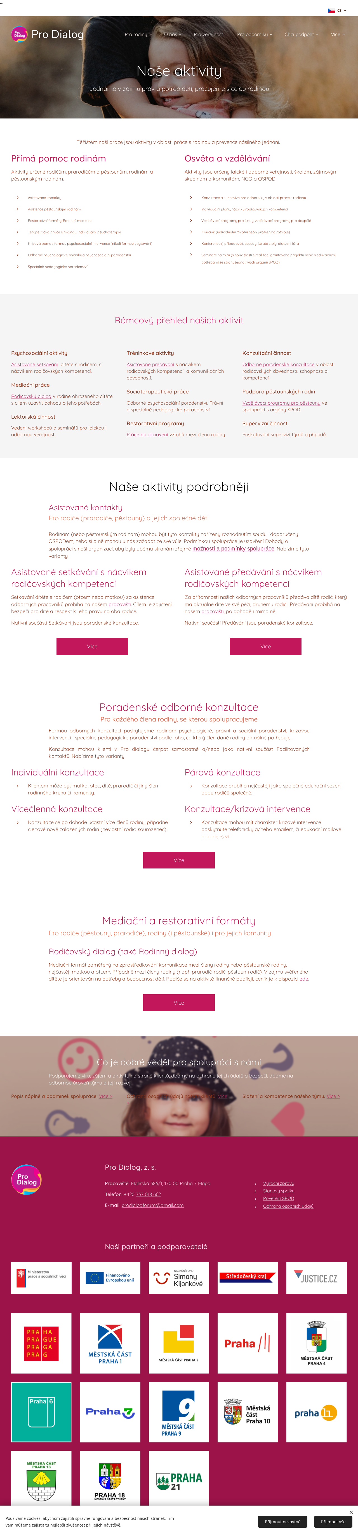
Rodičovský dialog (31, 396)
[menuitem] (140, 34)
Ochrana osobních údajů (288, 1206)
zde (304, 979)
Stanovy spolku (279, 1190)
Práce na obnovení (147, 434)
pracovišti (120, 604)
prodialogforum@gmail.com (153, 1205)
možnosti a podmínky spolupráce (233, 548)
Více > (105, 1096)
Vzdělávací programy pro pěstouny (281, 403)
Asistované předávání (150, 364)
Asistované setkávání (34, 364)
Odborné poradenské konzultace (278, 364)
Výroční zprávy (278, 1183)
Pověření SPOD (278, 1198)
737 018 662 (148, 1194)
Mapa (204, 1183)
